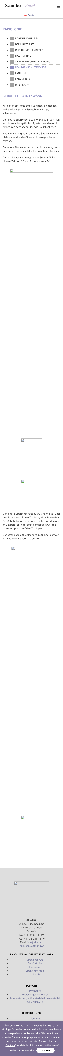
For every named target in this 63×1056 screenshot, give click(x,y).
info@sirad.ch (35, 942)
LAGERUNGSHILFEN (27, 38)
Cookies (10, 1045)
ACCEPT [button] (45, 1050)
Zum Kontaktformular (32, 945)
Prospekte (35, 990)
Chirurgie (35, 974)
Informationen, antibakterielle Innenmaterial (35, 998)
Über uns (35, 1018)
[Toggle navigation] (58, 7)
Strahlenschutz (35, 959)
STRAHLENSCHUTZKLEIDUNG (32, 61)
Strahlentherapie (35, 970)
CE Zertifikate (35, 1001)
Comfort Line (35, 963)
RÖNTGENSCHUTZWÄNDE (30, 67)
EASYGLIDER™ (23, 78)
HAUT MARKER (23, 55)
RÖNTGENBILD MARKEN (29, 49)
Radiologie (35, 966)
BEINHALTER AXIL (25, 44)
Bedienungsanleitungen (35, 994)
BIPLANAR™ (22, 84)
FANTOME (21, 73)
